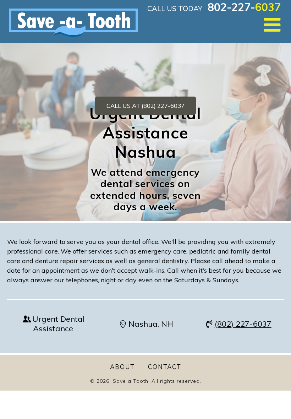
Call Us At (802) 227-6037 (145, 105)
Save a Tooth (130, 381)
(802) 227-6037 (243, 324)
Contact (164, 366)
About (122, 366)
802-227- (244, 7)
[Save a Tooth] (71, 21)
